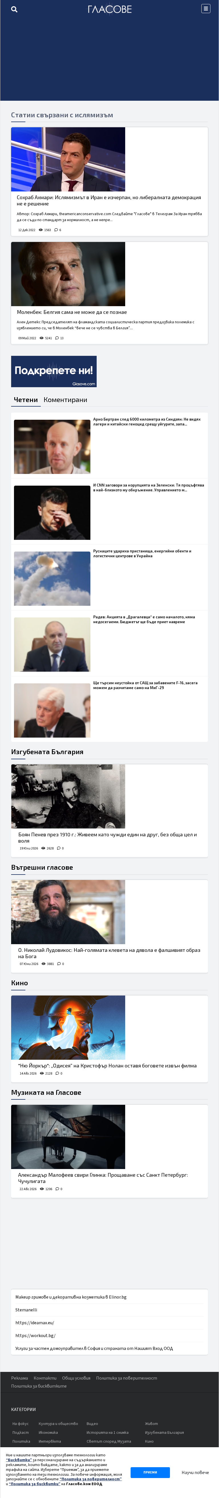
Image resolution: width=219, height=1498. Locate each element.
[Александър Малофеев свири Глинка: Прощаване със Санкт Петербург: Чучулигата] (109, 1137)
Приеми (150, 1472)
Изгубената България (47, 751)
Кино (19, 982)
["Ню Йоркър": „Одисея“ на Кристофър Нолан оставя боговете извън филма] (109, 1028)
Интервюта (50, 1441)
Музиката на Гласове (46, 1092)
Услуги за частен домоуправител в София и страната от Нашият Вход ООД (94, 1348)
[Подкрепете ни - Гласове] (54, 371)
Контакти (45, 1378)
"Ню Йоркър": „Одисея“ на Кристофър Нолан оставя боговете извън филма (107, 1065)
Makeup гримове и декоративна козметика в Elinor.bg (71, 1297)
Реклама (19, 1378)
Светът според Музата (109, 1441)
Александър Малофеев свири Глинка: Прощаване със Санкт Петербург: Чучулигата (103, 1178)
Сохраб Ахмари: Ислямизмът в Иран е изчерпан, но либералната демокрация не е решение (109, 200)
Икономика (48, 1433)
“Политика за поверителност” (91, 1479)
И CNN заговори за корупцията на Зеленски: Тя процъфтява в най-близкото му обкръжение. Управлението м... (148, 487)
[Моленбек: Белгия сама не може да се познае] (109, 274)
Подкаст (21, 1433)
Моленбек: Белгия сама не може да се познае (72, 312)
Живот (151, 1424)
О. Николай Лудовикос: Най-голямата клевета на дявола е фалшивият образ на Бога (109, 953)
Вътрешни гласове (42, 867)
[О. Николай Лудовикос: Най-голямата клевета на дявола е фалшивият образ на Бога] (109, 912)
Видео (92, 1424)
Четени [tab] (26, 399)
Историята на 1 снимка (108, 1433)
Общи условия (76, 1378)
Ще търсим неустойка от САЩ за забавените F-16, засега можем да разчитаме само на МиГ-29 (145, 685)
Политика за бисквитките (39, 1386)
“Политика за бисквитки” (34, 1484)
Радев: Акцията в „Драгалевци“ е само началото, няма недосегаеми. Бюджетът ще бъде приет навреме (144, 619)
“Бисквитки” (19, 1460)
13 (62, 338)
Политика (21, 1441)
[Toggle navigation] (205, 8)
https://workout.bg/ (35, 1336)
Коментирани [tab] (65, 399)
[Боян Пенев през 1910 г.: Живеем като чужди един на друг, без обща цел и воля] (109, 796)
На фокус (21, 1424)
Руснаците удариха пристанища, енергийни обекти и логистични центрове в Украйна (142, 553)
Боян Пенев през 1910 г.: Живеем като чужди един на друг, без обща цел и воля (107, 837)
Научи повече (195, 1472)
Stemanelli (26, 1310)
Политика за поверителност (126, 1378)
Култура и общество (58, 1424)
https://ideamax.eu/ (34, 1323)
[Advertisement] (109, 61)
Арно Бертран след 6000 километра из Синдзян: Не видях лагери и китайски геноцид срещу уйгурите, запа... (146, 421)
